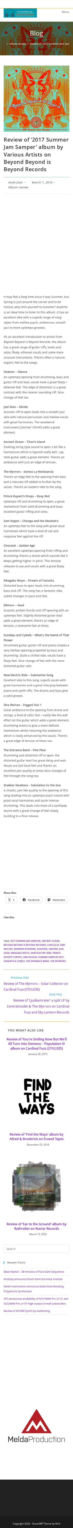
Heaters (53, 948)
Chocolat (53, 944)
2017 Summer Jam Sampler (25, 940)
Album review (18, 187)
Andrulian (15, 182)
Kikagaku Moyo (20, 952)
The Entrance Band (37, 961)
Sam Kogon (30, 956)
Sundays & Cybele (14, 961)
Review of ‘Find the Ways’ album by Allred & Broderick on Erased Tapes (37, 1136)
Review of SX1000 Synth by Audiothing (27, 1311)
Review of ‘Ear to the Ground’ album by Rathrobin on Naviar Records (36, 1226)
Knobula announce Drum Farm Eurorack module (33, 1279)
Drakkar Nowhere (25, 948)
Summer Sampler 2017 (51, 956)
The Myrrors (58, 961)
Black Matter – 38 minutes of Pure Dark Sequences (34, 1271)
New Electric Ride (41, 952)
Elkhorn (42, 948)
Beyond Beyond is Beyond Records (25, 944)
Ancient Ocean (51, 940)
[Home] (5, 44)
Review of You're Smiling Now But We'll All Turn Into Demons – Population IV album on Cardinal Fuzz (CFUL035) (36, 1044)
